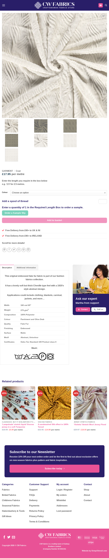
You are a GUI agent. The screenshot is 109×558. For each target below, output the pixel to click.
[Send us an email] (13, 537)
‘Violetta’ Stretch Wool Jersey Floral (90, 424)
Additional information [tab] (26, 268)
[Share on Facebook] (9, 250)
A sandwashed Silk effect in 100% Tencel (53, 425)
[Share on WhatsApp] (4, 250)
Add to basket (54, 220)
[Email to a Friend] (19, 250)
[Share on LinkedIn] (28, 250)
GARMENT (7, 171)
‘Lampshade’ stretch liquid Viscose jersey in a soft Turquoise (18, 425)
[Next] (107, 411)
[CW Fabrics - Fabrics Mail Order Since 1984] (54, 5)
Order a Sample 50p (15, 213)
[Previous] (2, 411)
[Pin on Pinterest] (23, 250)
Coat (18, 171)
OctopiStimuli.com (99, 551)
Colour (5, 192)
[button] (3, 5)
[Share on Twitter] (14, 250)
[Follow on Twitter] (8, 537)
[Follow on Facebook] (4, 537)
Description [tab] (7, 268)
